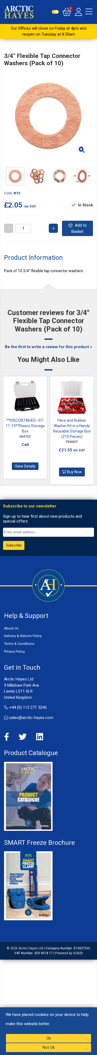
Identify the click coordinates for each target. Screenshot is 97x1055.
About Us (11, 628)
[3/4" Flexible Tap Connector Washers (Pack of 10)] (48, 116)
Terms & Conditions (19, 644)
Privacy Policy (14, 651)
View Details (25, 466)
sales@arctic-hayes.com (30, 717)
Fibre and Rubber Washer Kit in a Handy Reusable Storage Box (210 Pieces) (72, 428)
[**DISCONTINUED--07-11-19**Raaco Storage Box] (25, 398)
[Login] (78, 12)
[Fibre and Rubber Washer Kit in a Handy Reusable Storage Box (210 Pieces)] (72, 398)
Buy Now (74, 472)
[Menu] (88, 12)
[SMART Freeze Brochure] (28, 885)
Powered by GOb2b (69, 953)
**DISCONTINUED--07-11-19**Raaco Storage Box (25, 425)
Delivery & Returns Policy (23, 636)
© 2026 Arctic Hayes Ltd (25, 948)
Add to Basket (79, 228)
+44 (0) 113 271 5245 (27, 707)
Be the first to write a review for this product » (48, 346)
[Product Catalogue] (28, 796)
